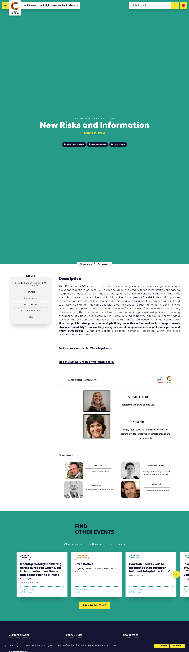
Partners (30, 292)
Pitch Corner (30, 304)
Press (30, 317)
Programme (30, 298)
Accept (179, 646)
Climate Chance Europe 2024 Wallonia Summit (30, 284)
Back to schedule (94, 133)
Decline (163, 646)
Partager (87, 264)
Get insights (45, 5)
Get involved (60, 5)
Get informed (30, 5)
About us (73, 5)
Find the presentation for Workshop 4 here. (85, 348)
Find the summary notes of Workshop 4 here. (86, 362)
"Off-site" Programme (30, 311)
